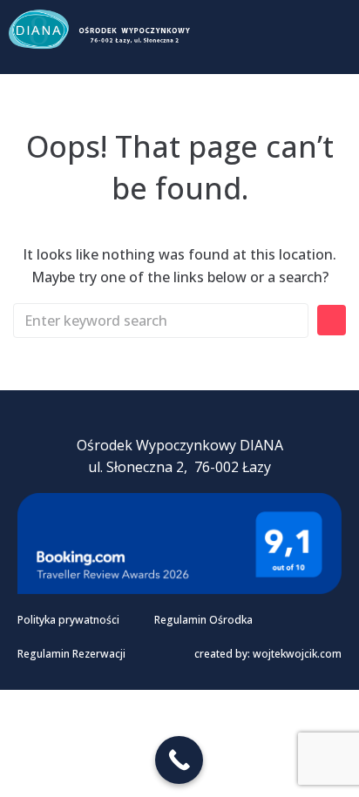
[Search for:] (160, 320)
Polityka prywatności (68, 619)
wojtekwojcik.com (297, 653)
